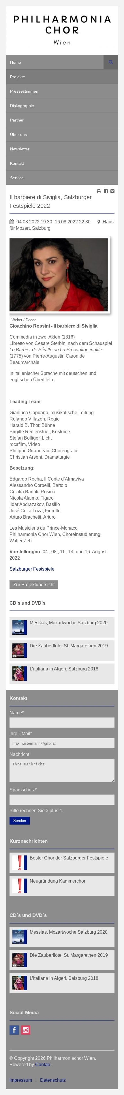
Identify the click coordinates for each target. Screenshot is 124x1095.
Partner (17, 120)
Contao (42, 1064)
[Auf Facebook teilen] (106, 191)
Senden (19, 821)
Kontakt (17, 163)
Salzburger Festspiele (32, 569)
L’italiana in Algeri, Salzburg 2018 (64, 668)
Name (17, 712)
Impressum (21, 1080)
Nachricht (20, 754)
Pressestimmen (24, 91)
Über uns (18, 134)
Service (17, 177)
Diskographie (22, 105)
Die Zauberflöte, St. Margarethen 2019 (69, 645)
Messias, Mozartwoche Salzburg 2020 (69, 622)
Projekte (17, 76)
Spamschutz (23, 789)
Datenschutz (53, 1080)
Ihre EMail (21, 733)
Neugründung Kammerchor (57, 881)
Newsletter (19, 149)
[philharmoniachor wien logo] (62, 31)
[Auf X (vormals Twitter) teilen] (112, 191)
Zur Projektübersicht (34, 584)
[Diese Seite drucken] (99, 191)
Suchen (111, 62)
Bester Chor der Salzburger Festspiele (69, 857)
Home (15, 62)
